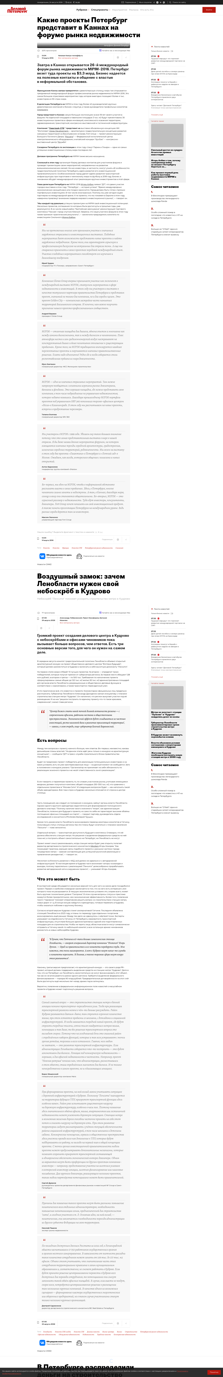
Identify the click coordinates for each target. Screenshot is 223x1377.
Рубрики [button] (82, 9)
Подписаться (130, 2)
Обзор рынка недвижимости (69, 1334)
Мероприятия (119, 10)
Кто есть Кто (147, 10)
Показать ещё (157, 115)
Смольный (119, 548)
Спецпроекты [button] (100, 9)
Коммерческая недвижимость (125, 1334)
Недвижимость (88, 1334)
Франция (65, 548)
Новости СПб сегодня (63, 1331)
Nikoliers (95, 846)
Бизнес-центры (108, 1331)
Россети (69, 137)
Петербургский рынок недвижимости (99, 548)
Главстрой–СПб (56, 128)
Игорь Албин (87, 184)
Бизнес (119, 1331)
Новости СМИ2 (44, 564)
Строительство (131, 1331)
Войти (209, 10)
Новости (56, 548)
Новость (46, 548)
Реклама (133, 10)
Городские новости (104, 1334)
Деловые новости (93, 1331)
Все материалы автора (68, 58)
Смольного (42, 110)
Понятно (214, 1372)
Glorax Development (59, 131)
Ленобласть (47, 1331)
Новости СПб (77, 548)
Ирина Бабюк (68, 217)
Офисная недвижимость (47, 1334)
